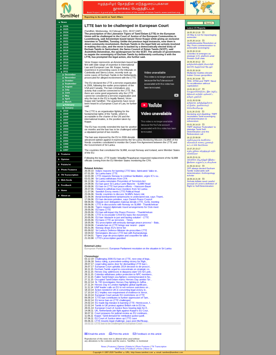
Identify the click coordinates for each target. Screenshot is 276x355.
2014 (65, 62)
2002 (65, 135)
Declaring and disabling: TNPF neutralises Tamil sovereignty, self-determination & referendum (202, 117)
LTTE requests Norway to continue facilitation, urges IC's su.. (127, 176)
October (69, 80)
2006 (65, 123)
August (68, 86)
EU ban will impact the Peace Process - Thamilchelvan (124, 212)
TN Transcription (69, 175)
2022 (65, 38)
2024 (65, 32)
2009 (65, 114)
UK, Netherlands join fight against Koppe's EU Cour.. (122, 310)
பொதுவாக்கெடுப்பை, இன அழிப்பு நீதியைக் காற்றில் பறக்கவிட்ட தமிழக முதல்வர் (202, 94)
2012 (65, 68)
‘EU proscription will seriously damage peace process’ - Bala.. (128, 222)
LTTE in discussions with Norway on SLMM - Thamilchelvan (127, 204)
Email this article (96, 334)
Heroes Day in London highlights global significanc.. (121, 284)
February (69, 105)
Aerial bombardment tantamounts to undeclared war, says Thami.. (129, 196)
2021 (65, 41)
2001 (65, 138)
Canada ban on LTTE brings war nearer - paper (120, 225)
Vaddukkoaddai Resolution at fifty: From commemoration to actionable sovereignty (201, 45)
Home (64, 190)
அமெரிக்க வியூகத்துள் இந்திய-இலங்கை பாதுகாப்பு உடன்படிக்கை (201, 161)
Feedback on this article (149, 334)
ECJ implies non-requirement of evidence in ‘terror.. (121, 292)
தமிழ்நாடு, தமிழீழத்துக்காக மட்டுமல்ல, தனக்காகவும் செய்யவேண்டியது (199, 105)
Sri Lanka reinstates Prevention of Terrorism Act (121, 181)
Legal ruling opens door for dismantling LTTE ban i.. (121, 264)
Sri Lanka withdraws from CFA (111, 178)
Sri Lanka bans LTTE (107, 173)
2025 (65, 29)
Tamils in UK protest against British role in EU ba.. (120, 305)
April (67, 98)
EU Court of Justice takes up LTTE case (116, 318)
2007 (65, 120)
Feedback (66, 185)
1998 (65, 147)
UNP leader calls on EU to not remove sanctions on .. (122, 287)
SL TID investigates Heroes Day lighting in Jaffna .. (121, 282)
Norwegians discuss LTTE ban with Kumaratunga (121, 233)
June (67, 92)
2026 (65, 26)
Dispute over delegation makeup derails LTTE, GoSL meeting (127, 202)
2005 (65, 126)
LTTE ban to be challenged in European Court (118, 323)
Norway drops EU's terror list (111, 227)
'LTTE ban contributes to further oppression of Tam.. (122, 297)
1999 (65, 144)
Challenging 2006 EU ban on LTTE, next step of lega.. (123, 259)
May (67, 95)
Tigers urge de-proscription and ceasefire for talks (122, 235)
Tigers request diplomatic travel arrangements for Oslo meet (127, 207)
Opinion (65, 159)
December (70, 74)
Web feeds (66, 180)
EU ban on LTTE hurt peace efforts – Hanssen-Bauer (123, 186)
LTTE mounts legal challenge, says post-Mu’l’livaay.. (122, 321)
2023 (65, 35)
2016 (65, 56)
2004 (65, 129)
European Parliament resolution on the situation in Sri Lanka (140, 248)
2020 (65, 44)
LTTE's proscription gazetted (110, 238)
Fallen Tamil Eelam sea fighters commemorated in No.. (123, 277)
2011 (65, 71)
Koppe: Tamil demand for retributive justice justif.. (119, 315)
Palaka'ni (66, 164)
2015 (65, 59)
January (69, 108)
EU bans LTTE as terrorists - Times (114, 220)
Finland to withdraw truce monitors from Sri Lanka (121, 189)
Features (65, 154)
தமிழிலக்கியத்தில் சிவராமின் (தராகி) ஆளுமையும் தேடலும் (200, 65)
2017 (65, 53)
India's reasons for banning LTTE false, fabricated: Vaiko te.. (127, 171)
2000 (65, 141)
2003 (65, 132)
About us (65, 195)
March (68, 102)
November (70, 77)
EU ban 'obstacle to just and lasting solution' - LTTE (122, 217)
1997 (65, 150)
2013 (65, 65)
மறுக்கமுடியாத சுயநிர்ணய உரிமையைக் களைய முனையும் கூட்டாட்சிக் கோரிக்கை (200, 142)
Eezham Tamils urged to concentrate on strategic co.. (123, 269)
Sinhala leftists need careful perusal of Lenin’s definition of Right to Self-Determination (202, 183)
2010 (65, 111)
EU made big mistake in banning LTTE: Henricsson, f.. (123, 303)
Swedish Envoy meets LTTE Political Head (118, 191)
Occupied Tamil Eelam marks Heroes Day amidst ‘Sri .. (123, 279)
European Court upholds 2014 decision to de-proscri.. (123, 266)
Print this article (121, 334)
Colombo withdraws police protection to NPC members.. (124, 274)
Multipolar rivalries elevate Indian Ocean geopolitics (199, 74)
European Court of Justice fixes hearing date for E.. (121, 308)
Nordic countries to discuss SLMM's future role (120, 194)
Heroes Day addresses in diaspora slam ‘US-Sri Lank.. (123, 271)
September (70, 83)
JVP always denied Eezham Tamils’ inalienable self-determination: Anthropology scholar (201, 172)
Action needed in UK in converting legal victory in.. (121, 290)
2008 (65, 117)
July (67, 89)
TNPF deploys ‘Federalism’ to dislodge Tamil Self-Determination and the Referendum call (201, 130)
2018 (65, 50)
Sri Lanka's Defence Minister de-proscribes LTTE (121, 230)
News (64, 22)
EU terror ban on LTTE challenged (112, 300)
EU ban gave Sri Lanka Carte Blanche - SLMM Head (123, 183)
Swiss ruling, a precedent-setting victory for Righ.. (121, 261)
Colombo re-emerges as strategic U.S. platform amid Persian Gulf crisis (200, 56)
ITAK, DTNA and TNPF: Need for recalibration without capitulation (201, 83)
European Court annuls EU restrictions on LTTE (120, 295)
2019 (65, 47)
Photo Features (69, 169)
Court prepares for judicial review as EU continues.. (121, 313)
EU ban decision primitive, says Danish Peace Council (124, 199)
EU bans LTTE (103, 209)
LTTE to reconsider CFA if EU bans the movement (121, 215)
